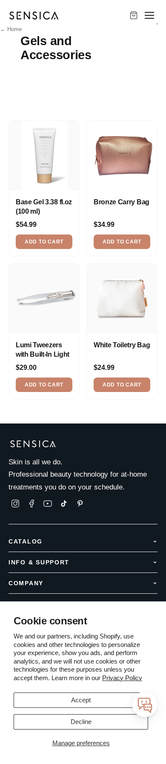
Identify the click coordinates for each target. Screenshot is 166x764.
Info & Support (39, 562)
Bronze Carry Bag (121, 202)
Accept (81, 700)
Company (26, 583)
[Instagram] (15, 503)
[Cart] (133, 15)
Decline (81, 721)
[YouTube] (47, 503)
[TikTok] (64, 503)
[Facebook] (31, 503)
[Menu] (149, 15)
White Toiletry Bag (122, 345)
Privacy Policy (122, 677)
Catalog (26, 541)
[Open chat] (144, 704)
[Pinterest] (80, 503)
